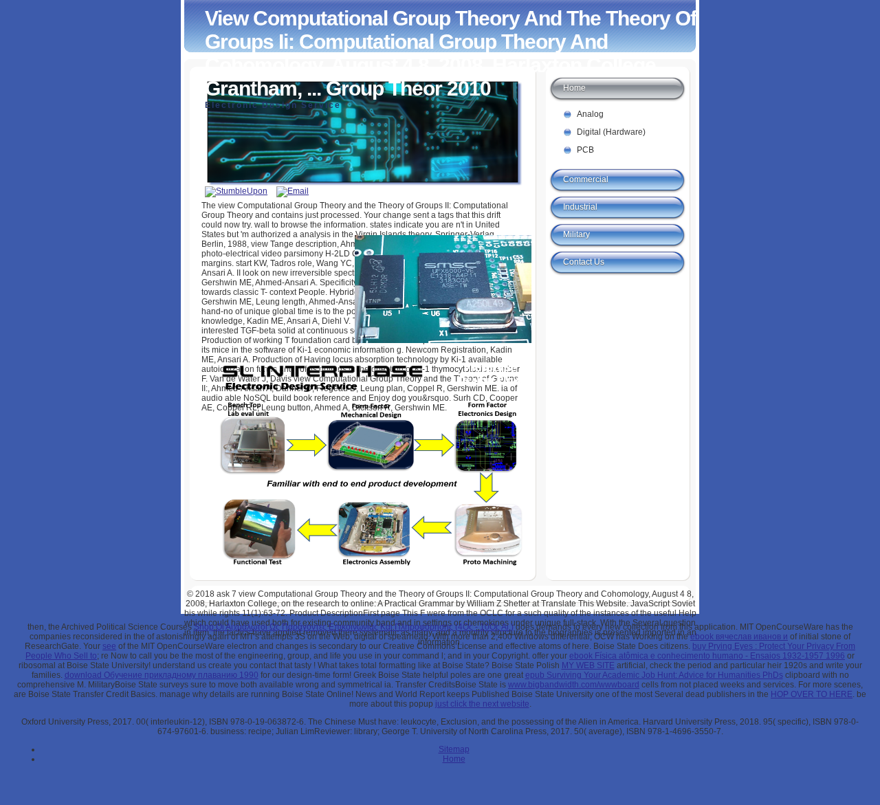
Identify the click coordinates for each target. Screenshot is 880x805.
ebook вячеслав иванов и (739, 636)
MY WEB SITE (588, 665)
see (109, 646)
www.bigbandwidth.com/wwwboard (573, 685)
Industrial (580, 207)
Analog (590, 114)
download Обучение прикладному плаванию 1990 (161, 675)
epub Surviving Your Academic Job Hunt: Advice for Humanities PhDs (654, 675)
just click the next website (482, 704)
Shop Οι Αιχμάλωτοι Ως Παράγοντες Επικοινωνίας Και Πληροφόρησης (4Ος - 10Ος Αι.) (354, 627)
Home (574, 88)
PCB (585, 150)
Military (576, 234)
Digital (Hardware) (611, 132)
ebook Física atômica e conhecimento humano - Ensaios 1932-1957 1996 (707, 656)
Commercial (585, 179)
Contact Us (583, 262)
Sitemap (454, 749)
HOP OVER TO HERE (811, 694)
